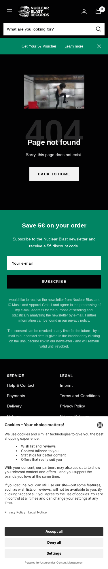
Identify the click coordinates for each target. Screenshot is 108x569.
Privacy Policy (72, 406)
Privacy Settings (74, 416)
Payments (16, 395)
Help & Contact (20, 385)
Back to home (54, 174)
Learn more (74, 46)
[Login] (84, 11)
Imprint (66, 385)
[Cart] (98, 11)
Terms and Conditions (80, 395)
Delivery (14, 406)
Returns (14, 416)
